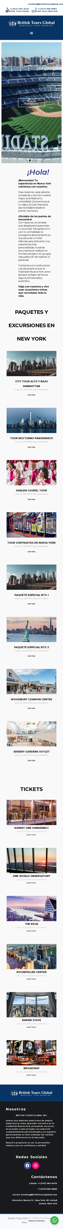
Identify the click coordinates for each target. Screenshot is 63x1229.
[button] (31, 33)
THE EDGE (31, 923)
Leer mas (31, 395)
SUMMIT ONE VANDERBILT (31, 827)
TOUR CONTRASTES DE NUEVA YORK (31, 542)
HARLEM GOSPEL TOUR (31, 490)
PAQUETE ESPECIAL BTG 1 (32, 594)
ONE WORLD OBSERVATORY (31, 876)
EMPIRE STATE (31, 1020)
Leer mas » (31, 835)
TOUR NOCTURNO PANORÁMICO (31, 438)
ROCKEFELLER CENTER (32, 972)
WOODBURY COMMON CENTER (31, 699)
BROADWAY (32, 1068)
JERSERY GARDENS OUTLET (31, 751)
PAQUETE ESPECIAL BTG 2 (31, 647)
